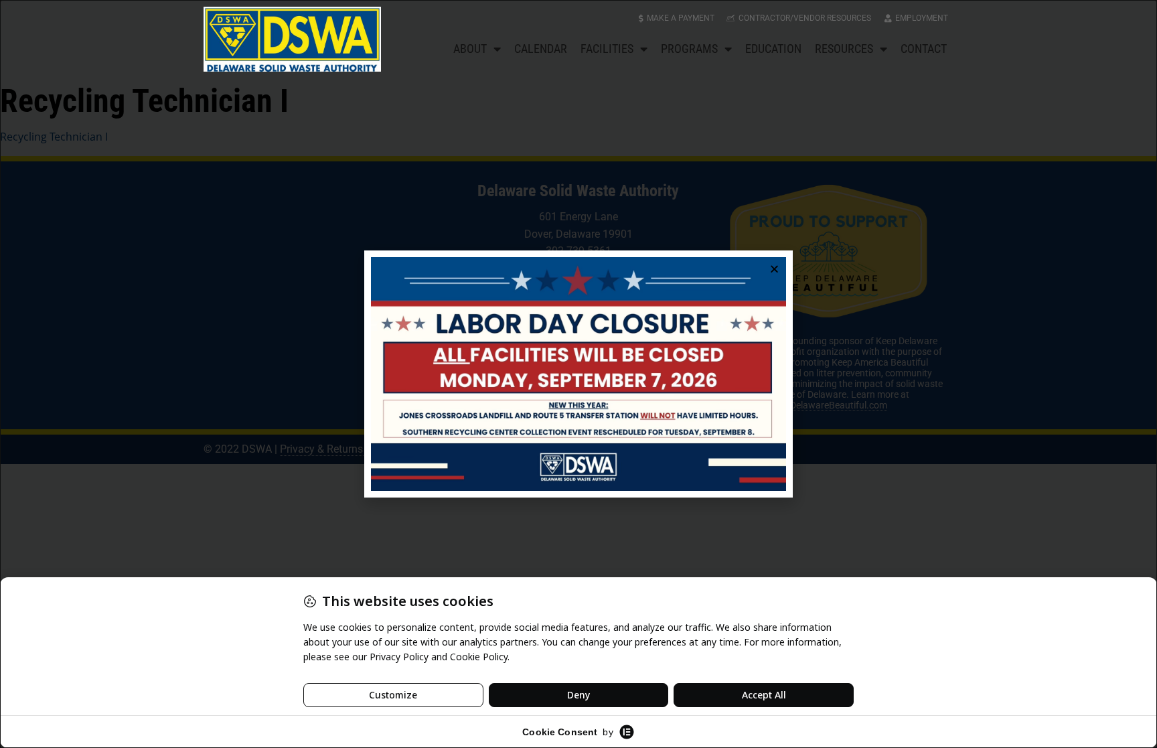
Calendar (540, 49)
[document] (578, 374)
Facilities (607, 49)
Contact (924, 49)
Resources (844, 49)
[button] (774, 269)
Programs (689, 49)
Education (773, 49)
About (470, 49)
